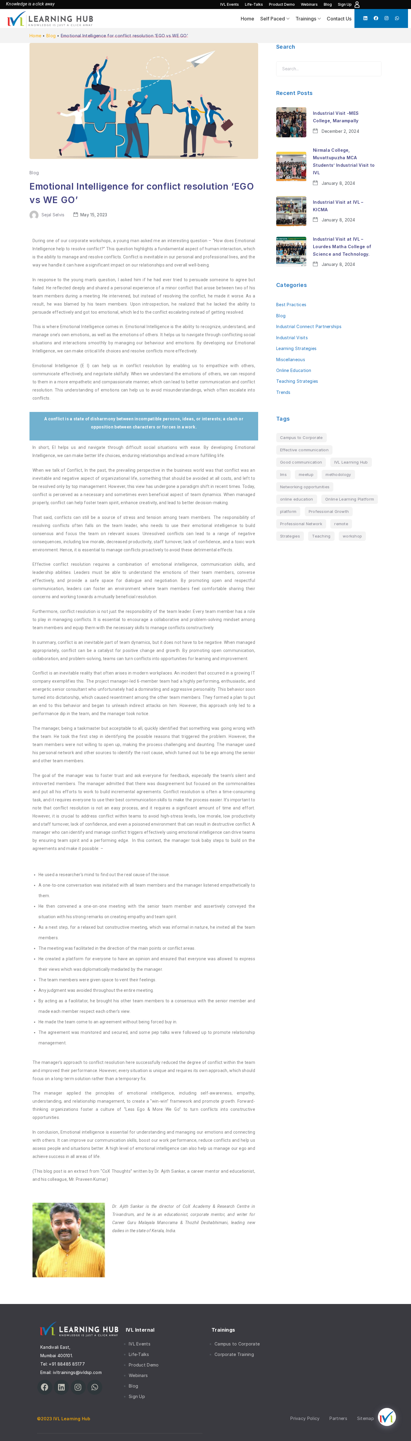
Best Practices (291, 304)
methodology (338, 474)
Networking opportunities (304, 486)
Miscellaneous (290, 359)
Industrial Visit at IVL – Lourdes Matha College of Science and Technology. (342, 246)
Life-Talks (254, 4)
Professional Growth (329, 511)
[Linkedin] (365, 18)
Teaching (321, 536)
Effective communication (304, 449)
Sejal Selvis (53, 214)
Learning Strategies (296, 348)
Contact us (339, 19)
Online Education (293, 370)
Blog (328, 4)
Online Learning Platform (349, 499)
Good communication (301, 462)
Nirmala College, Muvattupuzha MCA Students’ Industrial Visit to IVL (344, 161)
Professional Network (301, 523)
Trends (283, 392)
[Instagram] (386, 18)
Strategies (290, 536)
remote (341, 523)
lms (283, 474)
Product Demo (282, 4)
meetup (306, 474)
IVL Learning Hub (351, 462)
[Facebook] (376, 18)
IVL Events (229, 4)
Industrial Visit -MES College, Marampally (336, 117)
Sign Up (345, 4)
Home (247, 19)
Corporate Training (234, 1354)
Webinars (309, 4)
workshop (352, 536)
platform (288, 511)
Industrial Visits (292, 337)
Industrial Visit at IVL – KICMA (338, 206)
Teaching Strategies (297, 381)
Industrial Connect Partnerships (308, 326)
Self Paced (272, 19)
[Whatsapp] (397, 18)
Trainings (305, 19)
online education (296, 499)
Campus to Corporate (301, 437)
